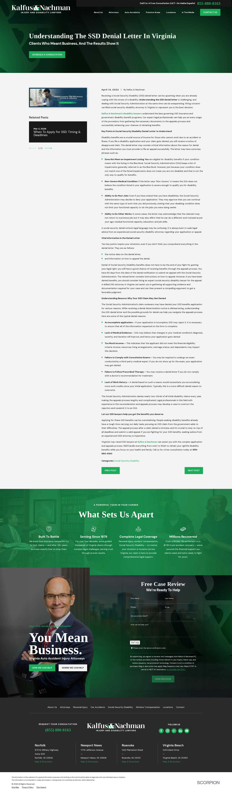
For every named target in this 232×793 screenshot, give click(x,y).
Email (167, 607)
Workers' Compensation (148, 707)
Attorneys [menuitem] (114, 12)
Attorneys (65, 707)
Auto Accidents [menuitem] (132, 12)
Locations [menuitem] (171, 12)
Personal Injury (80, 707)
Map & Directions (43, 761)
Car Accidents (98, 707)
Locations (168, 707)
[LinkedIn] (180, 730)
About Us (52, 707)
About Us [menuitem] (98, 12)
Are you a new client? (139, 616)
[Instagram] (167, 730)
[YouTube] (186, 730)
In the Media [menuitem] (188, 12)
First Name (135, 598)
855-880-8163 (208, 3)
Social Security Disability (126, 460)
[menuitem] (15, 787)
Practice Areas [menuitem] (153, 12)
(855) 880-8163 (58, 730)
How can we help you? (140, 625)
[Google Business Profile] (174, 730)
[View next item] (48, 148)
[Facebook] (161, 730)
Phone (133, 607)
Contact (180, 707)
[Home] (41, 9)
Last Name (169, 598)
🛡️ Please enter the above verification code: (148, 648)
